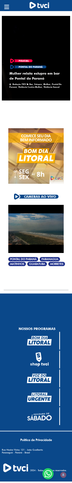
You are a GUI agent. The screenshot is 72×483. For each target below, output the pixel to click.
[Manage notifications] (63, 475)
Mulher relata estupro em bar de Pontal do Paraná (34, 75)
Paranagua (50, 259)
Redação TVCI (19, 84)
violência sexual (51, 87)
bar (31, 84)
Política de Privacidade (36, 440)
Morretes (56, 264)
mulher (46, 84)
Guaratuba (37, 264)
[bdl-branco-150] (39, 340)
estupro (38, 84)
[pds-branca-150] (39, 416)
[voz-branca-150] (39, 378)
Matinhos (17, 264)
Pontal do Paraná (23, 259)
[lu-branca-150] (39, 397)
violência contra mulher (30, 87)
